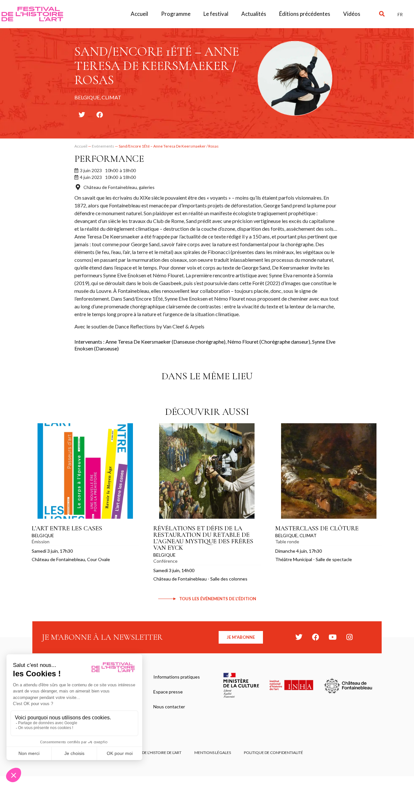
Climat (308, 535)
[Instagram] (349, 637)
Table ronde (287, 541)
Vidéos (351, 13)
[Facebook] (315, 637)
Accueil (139, 13)
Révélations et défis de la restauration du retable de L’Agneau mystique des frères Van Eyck (203, 538)
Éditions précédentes (304, 13)
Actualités (253, 13)
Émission (40, 541)
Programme (176, 13)
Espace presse (168, 691)
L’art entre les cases (67, 528)
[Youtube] (332, 637)
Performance (109, 159)
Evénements (103, 146)
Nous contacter (169, 706)
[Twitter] (298, 637)
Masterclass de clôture (317, 528)
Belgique (43, 535)
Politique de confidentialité (273, 752)
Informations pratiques (176, 677)
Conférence (165, 561)
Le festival (215, 13)
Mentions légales (212, 752)
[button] (382, 14)
